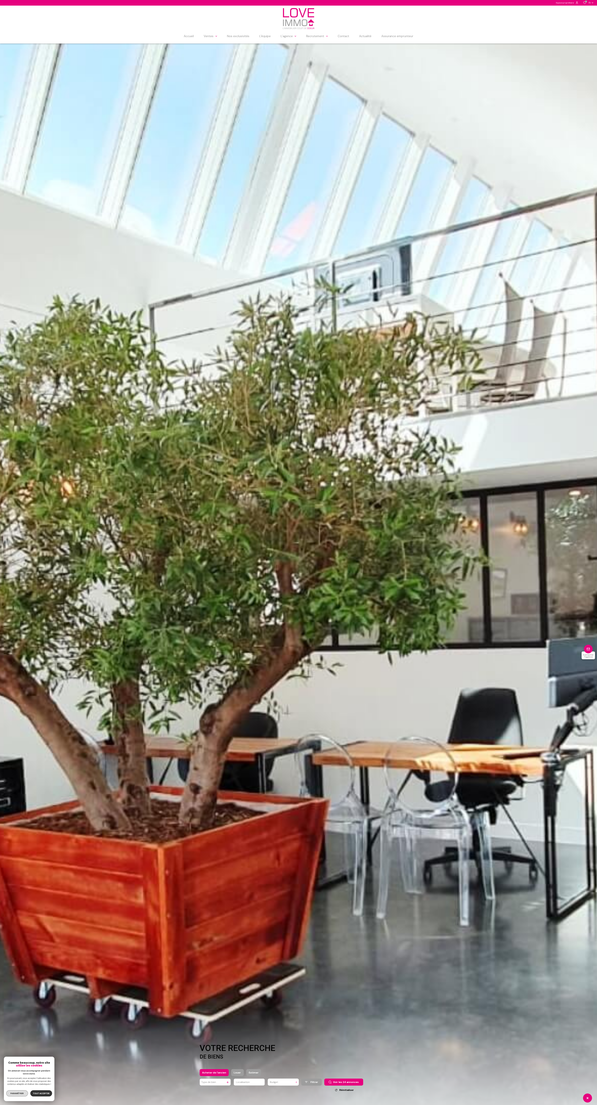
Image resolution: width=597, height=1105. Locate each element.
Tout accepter (41, 1093)
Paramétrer (17, 1093)
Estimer (254, 1072)
